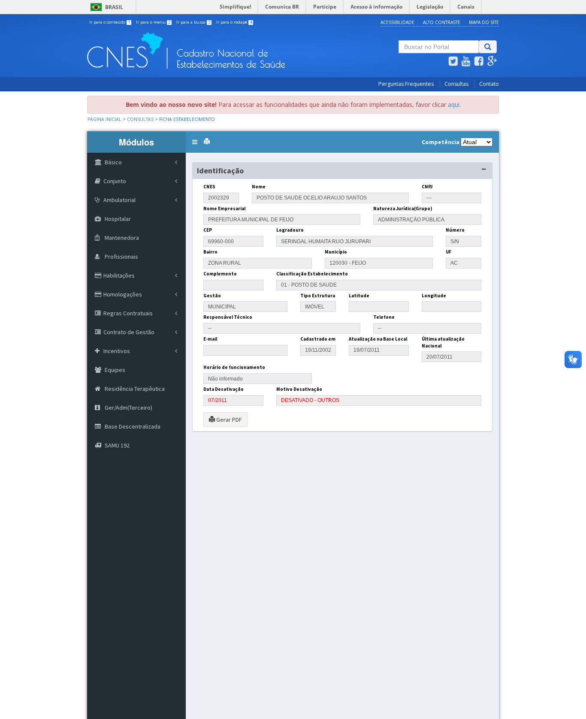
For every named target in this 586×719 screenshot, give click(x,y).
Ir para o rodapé (234, 22)
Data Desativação (223, 389)
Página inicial (104, 119)
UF (448, 252)
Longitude (434, 296)
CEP (207, 230)
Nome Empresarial (224, 208)
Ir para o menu (153, 22)
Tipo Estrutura (317, 296)
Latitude (359, 296)
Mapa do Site (484, 22)
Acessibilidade (397, 22)
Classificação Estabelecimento (312, 274)
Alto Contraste (441, 22)
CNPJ (427, 187)
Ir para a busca (193, 22)
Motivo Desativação (299, 389)
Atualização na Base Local (378, 339)
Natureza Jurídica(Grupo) (402, 208)
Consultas (456, 84)
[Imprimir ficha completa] (207, 141)
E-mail (210, 339)
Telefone (384, 317)
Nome (259, 187)
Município (336, 252)
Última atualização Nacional (443, 342)
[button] (195, 142)
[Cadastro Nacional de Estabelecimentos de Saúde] (222, 50)
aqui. (454, 104)
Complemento (220, 274)
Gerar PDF (228, 419)
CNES (209, 187)
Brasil (105, 7)
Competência (440, 142)
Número (455, 230)
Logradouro (290, 230)
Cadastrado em (317, 339)
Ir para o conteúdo (109, 22)
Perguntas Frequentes (406, 84)
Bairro (210, 252)
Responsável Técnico (227, 317)
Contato (489, 84)
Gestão (212, 296)
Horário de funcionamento (234, 367)
